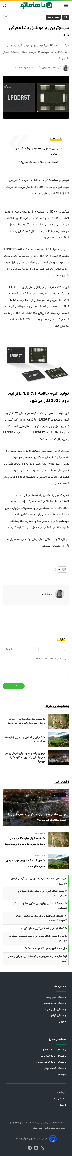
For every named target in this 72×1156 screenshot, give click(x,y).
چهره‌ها (62, 1074)
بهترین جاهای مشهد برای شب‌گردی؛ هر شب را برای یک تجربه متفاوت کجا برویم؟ (25, 758)
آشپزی (62, 1021)
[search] (5, 5)
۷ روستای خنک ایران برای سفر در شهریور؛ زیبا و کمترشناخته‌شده (41, 918)
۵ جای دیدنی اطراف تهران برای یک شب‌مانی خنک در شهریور (38, 938)
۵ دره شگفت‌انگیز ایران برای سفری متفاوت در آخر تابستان (40, 906)
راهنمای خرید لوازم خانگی (51, 1062)
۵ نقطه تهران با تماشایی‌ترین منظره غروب (44, 928)
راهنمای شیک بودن (55, 1068)
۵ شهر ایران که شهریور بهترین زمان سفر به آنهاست (25, 739)
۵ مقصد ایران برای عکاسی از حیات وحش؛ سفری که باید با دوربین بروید (26, 721)
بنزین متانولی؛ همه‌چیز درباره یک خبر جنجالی (37, 151)
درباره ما (61, 1093)
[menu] (66, 5)
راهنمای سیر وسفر (56, 997)
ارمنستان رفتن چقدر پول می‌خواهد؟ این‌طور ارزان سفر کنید (37, 958)
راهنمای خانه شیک (55, 1003)
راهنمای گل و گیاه (55, 1009)
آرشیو (63, 1105)
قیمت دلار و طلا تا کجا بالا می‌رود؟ (38, 162)
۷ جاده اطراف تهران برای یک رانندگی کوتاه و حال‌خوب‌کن (42, 893)
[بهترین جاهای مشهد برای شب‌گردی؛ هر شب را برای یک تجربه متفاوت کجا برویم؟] (58, 757)
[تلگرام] (29, 1148)
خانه (65, 17)
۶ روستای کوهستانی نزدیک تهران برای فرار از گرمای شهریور (39, 881)
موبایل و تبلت (53, 17)
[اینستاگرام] (36, 1148)
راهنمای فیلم (58, 1015)
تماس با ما (59, 1099)
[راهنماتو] (36, 5)
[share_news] (5, 16)
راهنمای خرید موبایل (54, 1050)
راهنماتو (16, 1123)
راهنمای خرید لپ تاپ (53, 1056)
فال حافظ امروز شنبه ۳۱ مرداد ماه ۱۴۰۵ (45, 949)
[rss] (42, 1148)
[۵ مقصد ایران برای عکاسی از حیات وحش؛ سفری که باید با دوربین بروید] (58, 721)
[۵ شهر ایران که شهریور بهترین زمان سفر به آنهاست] (58, 739)
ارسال (14, 686)
